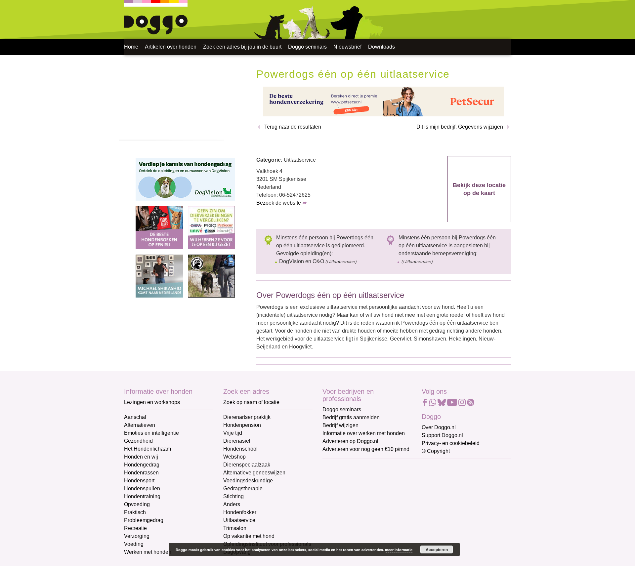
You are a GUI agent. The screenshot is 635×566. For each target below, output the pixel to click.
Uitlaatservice (239, 520)
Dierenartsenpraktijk (247, 417)
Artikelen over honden (170, 47)
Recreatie (135, 528)
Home (131, 47)
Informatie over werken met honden (363, 433)
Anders (231, 504)
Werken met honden (147, 552)
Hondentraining (142, 496)
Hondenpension (242, 425)
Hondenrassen (141, 472)
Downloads (381, 47)
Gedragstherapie (243, 488)
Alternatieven (139, 425)
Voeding (134, 544)
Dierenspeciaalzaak (246, 464)
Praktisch (135, 512)
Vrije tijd (232, 433)
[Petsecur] (383, 101)
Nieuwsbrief (347, 47)
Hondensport (139, 480)
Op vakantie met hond (249, 536)
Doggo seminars (307, 47)
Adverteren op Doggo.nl (350, 441)
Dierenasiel (236, 441)
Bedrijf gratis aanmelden (351, 417)
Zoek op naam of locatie (251, 402)
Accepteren (437, 549)
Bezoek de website (278, 203)
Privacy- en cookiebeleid (451, 443)
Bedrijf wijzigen (340, 425)
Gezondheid (138, 441)
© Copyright (436, 451)
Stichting (233, 496)
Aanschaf (135, 417)
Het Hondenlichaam (147, 449)
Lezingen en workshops (152, 402)
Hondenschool (240, 449)
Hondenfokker (239, 512)
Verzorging (136, 536)
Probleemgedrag (143, 520)
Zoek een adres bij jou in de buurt (242, 47)
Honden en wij (141, 457)
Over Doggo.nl (439, 427)
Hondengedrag (141, 464)
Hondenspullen (142, 488)
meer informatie (398, 549)
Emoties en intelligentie (151, 433)
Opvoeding (137, 504)
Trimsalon (234, 528)
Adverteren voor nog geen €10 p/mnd (365, 449)
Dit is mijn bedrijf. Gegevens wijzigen (459, 127)
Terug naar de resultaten (292, 127)
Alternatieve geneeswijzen (254, 472)
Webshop (234, 457)
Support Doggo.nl (442, 435)
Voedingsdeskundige (248, 480)
